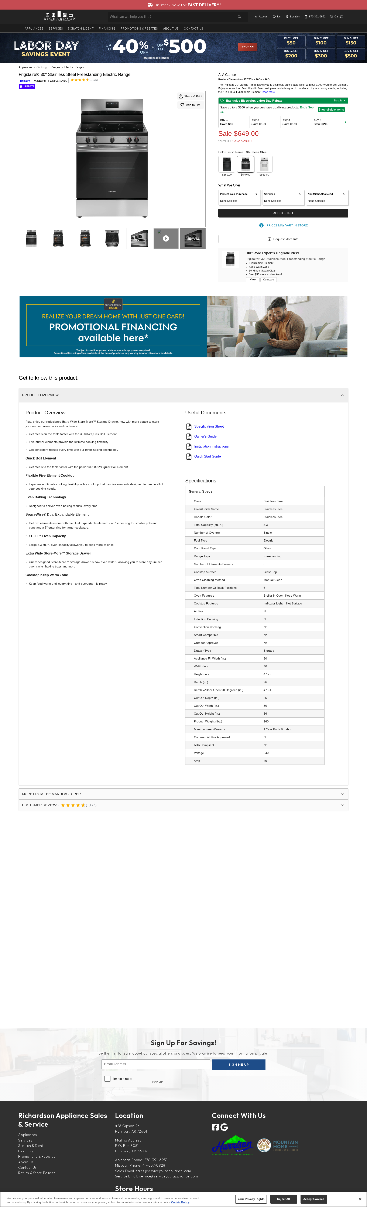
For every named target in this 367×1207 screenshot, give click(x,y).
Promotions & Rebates (139, 28)
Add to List (193, 105)
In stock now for (188, 4)
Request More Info (285, 239)
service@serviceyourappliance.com (168, 1176)
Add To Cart (283, 213)
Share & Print (193, 96)
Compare (268, 279)
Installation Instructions (211, 446)
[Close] (360, 1199)
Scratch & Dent (81, 28)
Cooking (42, 67)
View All (193, 238)
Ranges (55, 67)
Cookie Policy (180, 1202)
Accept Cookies (313, 1199)
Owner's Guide (205, 436)
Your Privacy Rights (251, 1199)
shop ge (248, 47)
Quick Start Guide (207, 456)
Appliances (34, 28)
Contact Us (193, 28)
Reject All (283, 1199)
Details (338, 100)
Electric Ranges (74, 67)
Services (56, 28)
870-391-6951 (155, 1160)
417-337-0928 (154, 1165)
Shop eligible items (331, 109)
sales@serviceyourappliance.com (163, 1171)
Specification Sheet (209, 426)
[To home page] (60, 16)
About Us (171, 28)
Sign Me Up (239, 1064)
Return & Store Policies (36, 1173)
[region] (183, 1199)
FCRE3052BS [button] (57, 80)
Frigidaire (24, 81)
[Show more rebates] (345, 122)
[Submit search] (239, 17)
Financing (107, 28)
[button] (255, 16)
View (253, 279)
